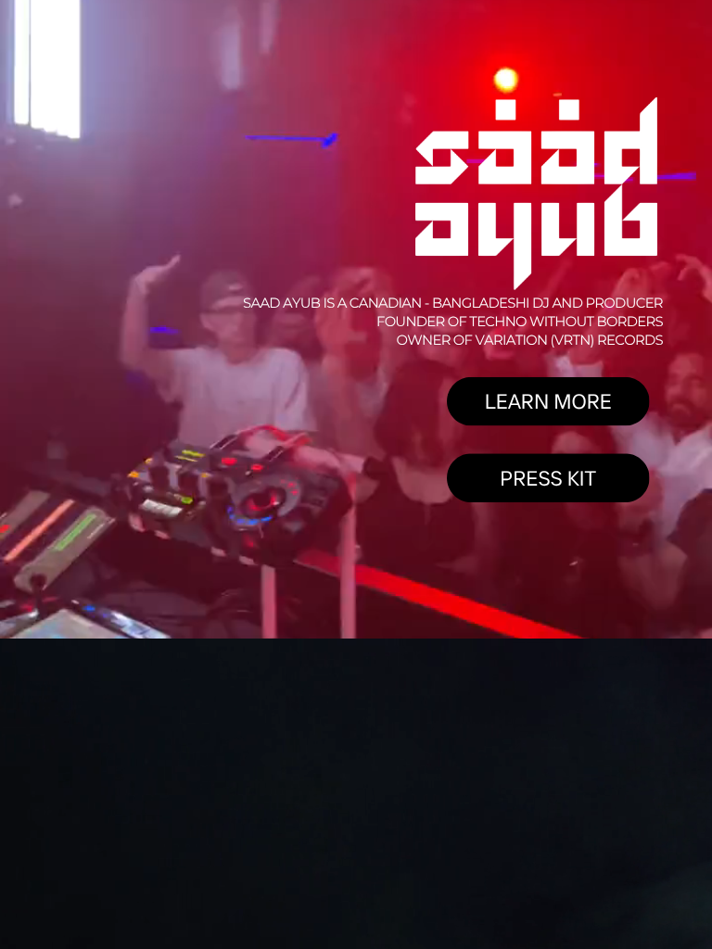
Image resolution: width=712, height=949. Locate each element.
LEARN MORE (548, 401)
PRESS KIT (548, 477)
